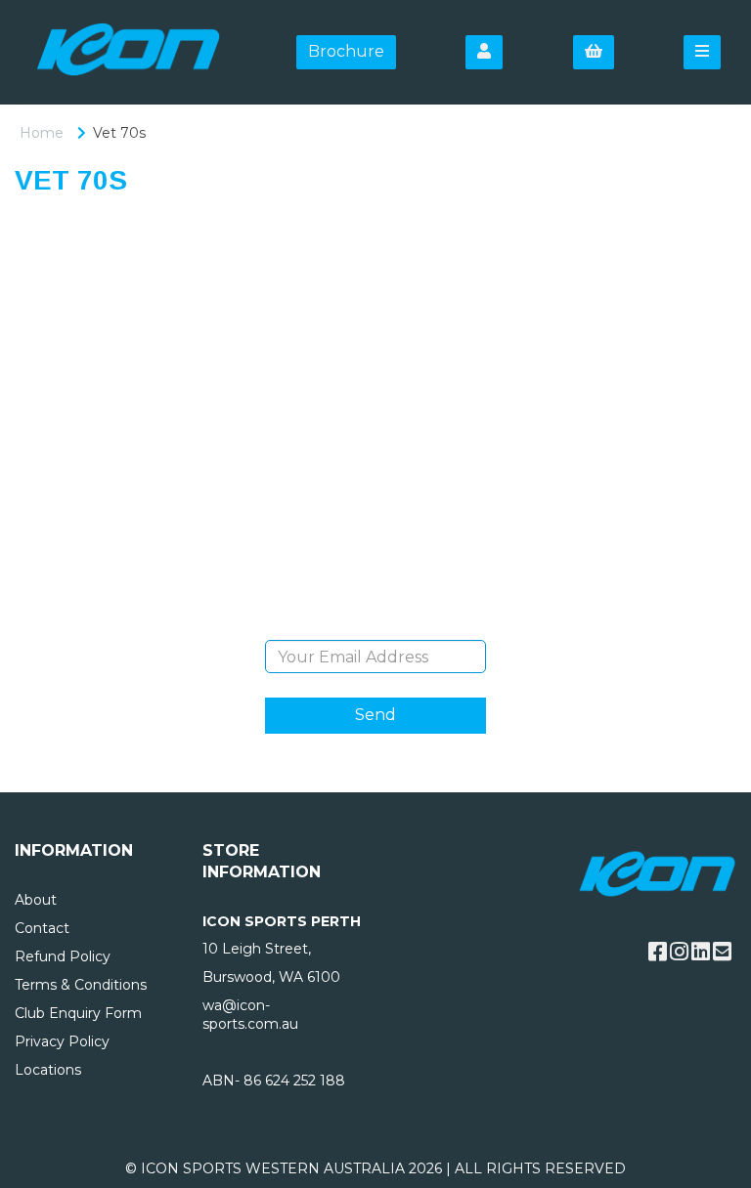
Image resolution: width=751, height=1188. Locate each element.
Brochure (346, 51)
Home (42, 133)
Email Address (376, 625)
